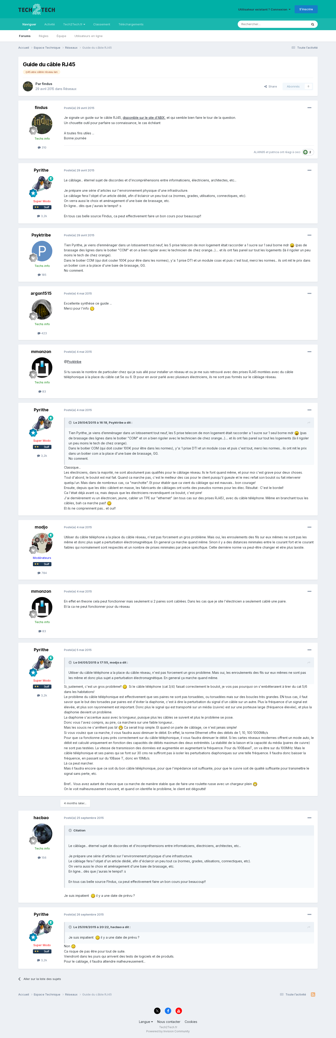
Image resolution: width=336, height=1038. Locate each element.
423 (43, 333)
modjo (41, 527)
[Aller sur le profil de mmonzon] (42, 367)
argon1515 (41, 293)
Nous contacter (168, 1022)
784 (43, 573)
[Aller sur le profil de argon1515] (42, 309)
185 (43, 274)
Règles (43, 36)
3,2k (43, 216)
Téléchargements (131, 24)
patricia (274, 152)
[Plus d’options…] (309, 108)
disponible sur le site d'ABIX (144, 117)
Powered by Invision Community (168, 1031)
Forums (25, 36)
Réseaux (70, 89)
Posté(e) (79, 108)
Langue (145, 1022)
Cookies (191, 1022)
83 (43, 391)
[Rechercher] (313, 24)
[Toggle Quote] (71, 422)
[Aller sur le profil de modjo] (42, 543)
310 (43, 147)
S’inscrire (306, 9)
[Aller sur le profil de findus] (28, 86)
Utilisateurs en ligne (89, 36)
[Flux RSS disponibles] (313, 994)
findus (47, 84)
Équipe (61, 36)
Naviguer (29, 24)
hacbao (41, 817)
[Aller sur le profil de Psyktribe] (42, 251)
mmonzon (41, 351)
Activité (49, 24)
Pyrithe (41, 170)
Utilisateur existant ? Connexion (263, 9)
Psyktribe (41, 235)
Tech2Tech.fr (73, 24)
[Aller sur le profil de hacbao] (42, 833)
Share (272, 86)
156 (43, 857)
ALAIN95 (259, 152)
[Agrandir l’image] (292, 245)
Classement (101, 24)
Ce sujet (295, 24)
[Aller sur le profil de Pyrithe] (42, 186)
